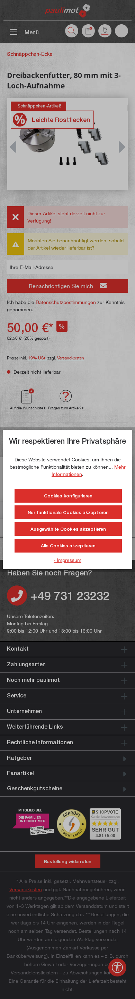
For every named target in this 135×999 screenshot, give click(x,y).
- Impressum (67, 560)
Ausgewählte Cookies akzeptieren (68, 529)
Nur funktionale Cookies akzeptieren (68, 512)
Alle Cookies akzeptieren (68, 545)
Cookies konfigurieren (68, 495)
